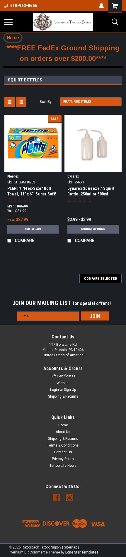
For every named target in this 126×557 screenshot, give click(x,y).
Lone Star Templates (81, 552)
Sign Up (70, 390)
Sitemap (70, 547)
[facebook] (56, 497)
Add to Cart (33, 229)
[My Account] (101, 5)
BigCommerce (36, 552)
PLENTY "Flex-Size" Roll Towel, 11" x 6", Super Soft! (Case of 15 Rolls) (31, 191)
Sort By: (46, 101)
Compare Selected (100, 279)
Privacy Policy (63, 459)
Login (54, 390)
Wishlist (63, 383)
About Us (63, 432)
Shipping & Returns (63, 396)
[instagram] (69, 497)
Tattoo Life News (63, 466)
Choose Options (93, 229)
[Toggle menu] (8, 22)
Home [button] (13, 37)
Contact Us (63, 452)
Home (63, 425)
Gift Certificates (63, 376)
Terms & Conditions (63, 445)
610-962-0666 (23, 5)
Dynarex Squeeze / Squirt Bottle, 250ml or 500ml (90, 191)
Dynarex (73, 176)
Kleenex (12, 176)
